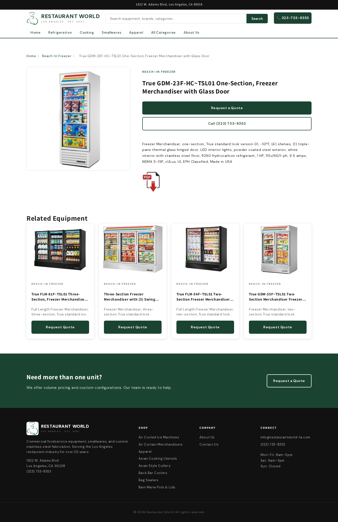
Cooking (87, 32)
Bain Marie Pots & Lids (157, 487)
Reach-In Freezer (57, 56)
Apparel (136, 32)
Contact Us (208, 444)
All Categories (163, 32)
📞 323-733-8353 (292, 18)
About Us (191, 32)
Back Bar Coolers (153, 473)
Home (35, 32)
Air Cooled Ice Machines (159, 437)
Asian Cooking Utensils (158, 458)
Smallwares (111, 32)
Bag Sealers (149, 480)
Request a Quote (227, 108)
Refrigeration (60, 32)
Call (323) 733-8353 (227, 123)
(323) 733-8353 (273, 444)
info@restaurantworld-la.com (285, 437)
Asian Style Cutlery (154, 466)
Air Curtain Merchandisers (161, 444)
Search (257, 19)
